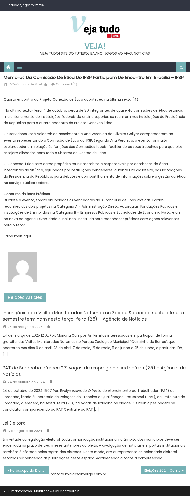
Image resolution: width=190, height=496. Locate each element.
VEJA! (95, 46)
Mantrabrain (69, 491)
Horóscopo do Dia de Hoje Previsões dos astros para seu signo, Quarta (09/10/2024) (29, 470)
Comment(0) (66, 84)
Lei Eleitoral (15, 423)
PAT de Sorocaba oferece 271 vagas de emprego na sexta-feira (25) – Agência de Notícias (94, 371)
